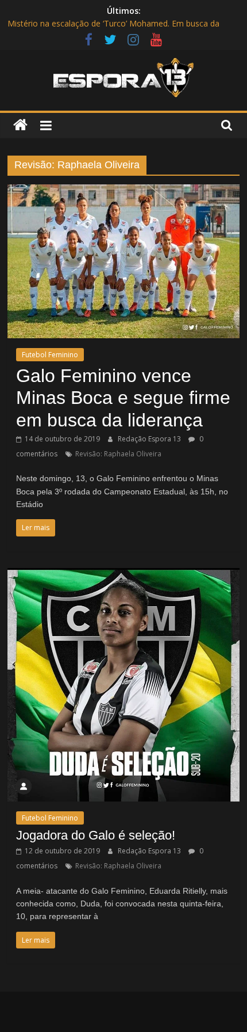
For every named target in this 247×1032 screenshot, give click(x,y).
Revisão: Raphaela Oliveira (118, 454)
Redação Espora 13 (150, 439)
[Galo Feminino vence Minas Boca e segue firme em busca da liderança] (123, 191)
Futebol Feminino (50, 355)
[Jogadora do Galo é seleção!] (123, 575)
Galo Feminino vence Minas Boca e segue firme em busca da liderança (123, 397)
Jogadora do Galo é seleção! (95, 835)
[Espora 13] (20, 125)
